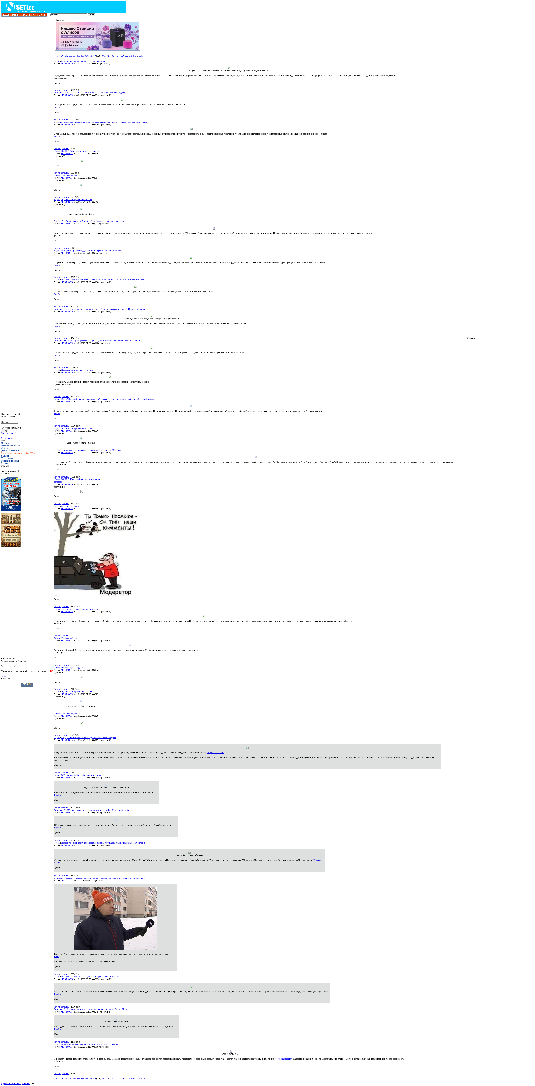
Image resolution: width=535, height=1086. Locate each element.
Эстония (58, 92)
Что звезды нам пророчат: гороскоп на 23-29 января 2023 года (91, 450)
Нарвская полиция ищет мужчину (77, 370)
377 (126, 56)
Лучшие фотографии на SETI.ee (76, 199)
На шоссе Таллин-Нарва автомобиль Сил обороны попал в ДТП (94, 92)
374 (115, 56)
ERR (56, 956)
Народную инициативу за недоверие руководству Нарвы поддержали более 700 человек (103, 843)
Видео (57, 638)
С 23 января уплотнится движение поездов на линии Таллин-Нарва (96, 1009)
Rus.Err (57, 107)
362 (66, 56)
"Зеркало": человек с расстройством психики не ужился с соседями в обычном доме (105, 878)
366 (82, 56)
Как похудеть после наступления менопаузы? (83, 609)
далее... (4, 676)
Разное (57, 221)
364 (74, 56)
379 (134, 56)
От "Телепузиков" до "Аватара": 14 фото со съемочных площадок (93, 221)
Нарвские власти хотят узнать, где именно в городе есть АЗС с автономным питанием (102, 279)
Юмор (57, 151)
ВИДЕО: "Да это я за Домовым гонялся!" (81, 151)
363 (70, 56)
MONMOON (67, 63)
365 (78, 56)
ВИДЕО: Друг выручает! (73, 667)
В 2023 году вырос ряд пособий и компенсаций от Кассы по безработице (98, 810)
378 (130, 56)
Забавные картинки (70, 175)
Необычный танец (70, 638)
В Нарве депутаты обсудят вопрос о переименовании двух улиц (91, 250)
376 (122, 56)
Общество (58, 878)
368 (90, 56)
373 (111, 56)
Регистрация (7, 438)
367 (86, 56)
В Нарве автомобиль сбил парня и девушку (82, 775)
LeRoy (64, 880)
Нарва (57, 61)
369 (94, 56)
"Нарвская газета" (215, 752)
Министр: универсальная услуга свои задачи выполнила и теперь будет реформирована (105, 122)
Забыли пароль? (8, 433)
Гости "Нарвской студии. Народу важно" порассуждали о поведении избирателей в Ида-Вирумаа (107, 399)
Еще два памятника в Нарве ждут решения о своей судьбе (88, 737)
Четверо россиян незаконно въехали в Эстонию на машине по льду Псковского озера (104, 309)
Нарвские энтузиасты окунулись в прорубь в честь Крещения (90, 976)
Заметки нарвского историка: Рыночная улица (83, 61)
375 (119, 56)
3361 (141, 56)
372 (107, 56)
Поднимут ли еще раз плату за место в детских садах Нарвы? (90, 1044)
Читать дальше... (61, 90)
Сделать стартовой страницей (15, 1083)
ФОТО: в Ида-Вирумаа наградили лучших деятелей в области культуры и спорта (102, 340)
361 (63, 56)
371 (103, 56)
